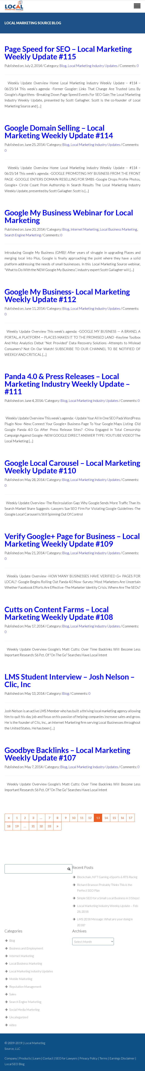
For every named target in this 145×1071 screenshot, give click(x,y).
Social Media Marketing (24, 1009)
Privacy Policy (88, 1058)
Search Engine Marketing (23, 235)
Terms (103, 1058)
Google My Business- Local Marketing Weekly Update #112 (67, 295)
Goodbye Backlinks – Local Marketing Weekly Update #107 (67, 754)
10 (73, 818)
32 (41, 826)
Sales (12, 994)
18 (8, 826)
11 (81, 818)
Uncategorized (18, 1017)
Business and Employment (26, 948)
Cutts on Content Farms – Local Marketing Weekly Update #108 (59, 613)
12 (90, 818)
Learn (37, 1058)
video (12, 1025)
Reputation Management (25, 986)
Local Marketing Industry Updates (92, 66)
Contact (48, 1058)
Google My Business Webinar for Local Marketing (69, 216)
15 (114, 818)
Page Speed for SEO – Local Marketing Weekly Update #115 (68, 52)
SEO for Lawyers (66, 1058)
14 (106, 818)
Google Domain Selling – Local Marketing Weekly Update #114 (59, 131)
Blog (62, 66)
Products (25, 1058)
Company (11, 1058)
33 (49, 826)
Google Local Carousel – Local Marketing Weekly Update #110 (72, 466)
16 (122, 818)
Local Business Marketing (118, 229)
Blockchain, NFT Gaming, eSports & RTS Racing (107, 877)
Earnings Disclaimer (122, 1058)
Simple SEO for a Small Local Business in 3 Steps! (108, 898)
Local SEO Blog (14, 1064)
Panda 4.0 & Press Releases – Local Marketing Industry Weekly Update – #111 (67, 384)
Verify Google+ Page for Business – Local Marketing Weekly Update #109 (72, 540)
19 (17, 826)
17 (130, 818)
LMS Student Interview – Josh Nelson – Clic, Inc (70, 680)
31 (33, 826)
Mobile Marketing (20, 979)
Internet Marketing (85, 229)
